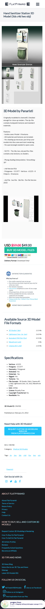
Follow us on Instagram (14, 592)
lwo (34, 455)
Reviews (5, 545)
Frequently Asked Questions (12, 548)
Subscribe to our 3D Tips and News (15, 567)
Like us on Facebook (34, 588)
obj (39, 455)
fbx (29, 455)
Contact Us (6, 515)
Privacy (4, 509)
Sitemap (5, 570)
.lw (11, 455)
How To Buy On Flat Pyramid (13, 535)
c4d (24, 455)
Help (3, 512)
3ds (20, 455)
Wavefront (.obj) (15, 342)
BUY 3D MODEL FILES (20, 250)
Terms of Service (8, 503)
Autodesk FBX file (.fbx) (18, 338)
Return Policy (7, 506)
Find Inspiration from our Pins (16, 596)
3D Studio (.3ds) (15, 330)
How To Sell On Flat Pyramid (12, 538)
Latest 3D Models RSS (10, 573)
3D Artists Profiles (9, 542)
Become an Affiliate (9, 551)
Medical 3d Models (20, 449)
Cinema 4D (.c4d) (15, 346)
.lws (15, 455)
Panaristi (9, 469)
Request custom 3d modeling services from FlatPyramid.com (23, 431)
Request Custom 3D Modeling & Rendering (18, 531)
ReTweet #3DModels (13, 588)
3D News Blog (7, 564)
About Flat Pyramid (9, 500)
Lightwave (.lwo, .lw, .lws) (18, 334)
